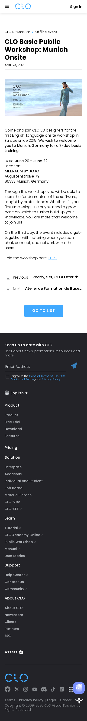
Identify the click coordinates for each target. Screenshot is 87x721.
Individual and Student (24, 481)
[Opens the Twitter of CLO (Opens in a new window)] (16, 689)
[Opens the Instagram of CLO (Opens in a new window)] (26, 689)
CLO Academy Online (22, 535)
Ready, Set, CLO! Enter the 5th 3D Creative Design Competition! (56, 277)
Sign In (76, 6)
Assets (11, 652)
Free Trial (12, 422)
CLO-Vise (12, 502)
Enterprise (13, 467)
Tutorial (11, 528)
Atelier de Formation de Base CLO (52, 288)
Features (12, 436)
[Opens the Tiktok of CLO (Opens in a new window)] (53, 689)
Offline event (46, 32)
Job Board (14, 488)
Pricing (11, 447)
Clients (10, 621)
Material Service (18, 495)
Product (11, 415)
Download (13, 429)
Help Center (15, 575)
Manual (11, 549)
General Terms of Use (44, 376)
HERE (52, 258)
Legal (51, 700)
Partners (12, 628)
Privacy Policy (51, 379)
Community (14, 588)
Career (66, 700)
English (17, 393)
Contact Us (14, 581)
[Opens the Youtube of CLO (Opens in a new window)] (35, 689)
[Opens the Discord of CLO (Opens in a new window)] (44, 689)
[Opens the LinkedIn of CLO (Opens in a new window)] (62, 689)
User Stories (15, 555)
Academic (13, 474)
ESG (8, 635)
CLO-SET (12, 509)
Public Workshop (19, 542)
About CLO (14, 608)
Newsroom (14, 614)
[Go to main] (23, 6)
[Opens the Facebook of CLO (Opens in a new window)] (7, 689)
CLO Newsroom (17, 32)
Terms (10, 700)
